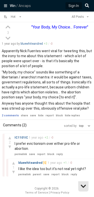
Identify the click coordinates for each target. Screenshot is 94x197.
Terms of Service (36, 192)
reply (59, 154)
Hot (13, 16)
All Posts (78, 16)
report (50, 115)
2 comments (10, 115)
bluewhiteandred (32, 43)
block (59, 115)
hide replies (72, 115)
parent (37, 174)
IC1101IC (22, 137)
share (24, 115)
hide (41, 115)
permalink (21, 154)
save (33, 115)
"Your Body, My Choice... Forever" (59, 27)
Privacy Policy (59, 192)
